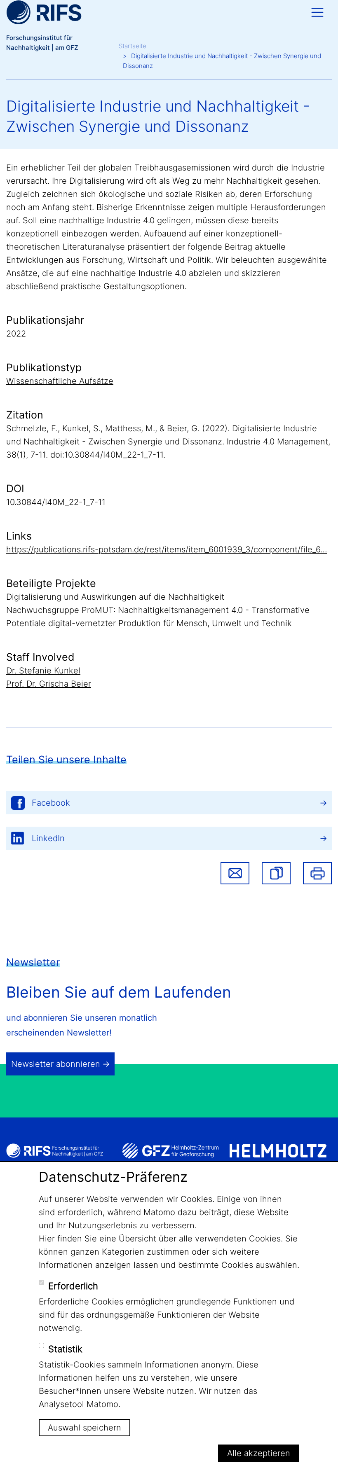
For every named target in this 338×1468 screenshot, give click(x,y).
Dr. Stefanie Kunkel (43, 671)
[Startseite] (44, 12)
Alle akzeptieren (258, 1453)
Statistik (65, 1348)
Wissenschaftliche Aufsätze (59, 381)
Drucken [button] (317, 873)
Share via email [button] (235, 873)
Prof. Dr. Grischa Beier (48, 684)
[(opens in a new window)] (170, 1150)
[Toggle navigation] (317, 12)
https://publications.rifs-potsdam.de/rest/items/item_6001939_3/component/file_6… (166, 549)
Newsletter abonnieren (55, 1064)
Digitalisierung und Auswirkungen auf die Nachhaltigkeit (115, 597)
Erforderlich (73, 1285)
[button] (276, 873)
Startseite (132, 46)
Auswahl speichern (84, 1428)
